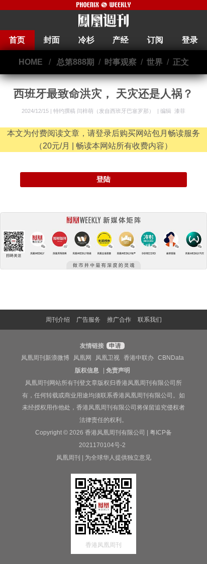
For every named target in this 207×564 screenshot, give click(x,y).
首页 (17, 40)
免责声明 (118, 370)
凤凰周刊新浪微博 (45, 357)
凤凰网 (82, 357)
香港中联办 (139, 357)
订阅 (155, 40)
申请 (114, 345)
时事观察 (121, 62)
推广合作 (119, 319)
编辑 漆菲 (172, 111)
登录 (190, 40)
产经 (121, 40)
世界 (155, 62)
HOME (31, 62)
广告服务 (88, 319)
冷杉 (86, 40)
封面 (52, 40)
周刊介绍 (58, 319)
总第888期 (75, 62)
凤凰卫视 (107, 357)
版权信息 (87, 370)
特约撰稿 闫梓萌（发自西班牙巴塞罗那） (104, 111)
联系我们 (150, 319)
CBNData (171, 357)
